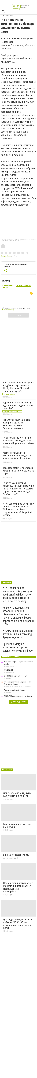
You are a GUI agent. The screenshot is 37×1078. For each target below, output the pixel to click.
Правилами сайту (8, 310)
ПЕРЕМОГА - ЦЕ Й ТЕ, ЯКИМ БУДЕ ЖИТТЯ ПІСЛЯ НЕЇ (17, 795)
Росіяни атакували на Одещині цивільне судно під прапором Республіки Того (17, 455)
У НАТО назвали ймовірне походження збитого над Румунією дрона (17, 634)
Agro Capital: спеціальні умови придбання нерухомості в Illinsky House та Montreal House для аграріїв (18, 387)
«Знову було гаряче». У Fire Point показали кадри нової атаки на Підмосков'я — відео (18, 440)
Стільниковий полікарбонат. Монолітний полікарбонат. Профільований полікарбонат (18, 887)
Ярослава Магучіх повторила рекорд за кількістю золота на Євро (18, 470)
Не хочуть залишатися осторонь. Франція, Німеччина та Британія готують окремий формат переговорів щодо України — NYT (18, 489)
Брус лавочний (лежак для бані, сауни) (17, 825)
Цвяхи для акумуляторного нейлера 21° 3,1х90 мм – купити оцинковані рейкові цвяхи (17, 923)
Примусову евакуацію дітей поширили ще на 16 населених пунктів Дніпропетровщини (16, 424)
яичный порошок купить (16, 854)
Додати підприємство (18, 702)
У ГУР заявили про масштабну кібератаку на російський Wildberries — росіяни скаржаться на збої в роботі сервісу (18, 509)
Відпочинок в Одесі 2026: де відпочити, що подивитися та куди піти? (17, 405)
